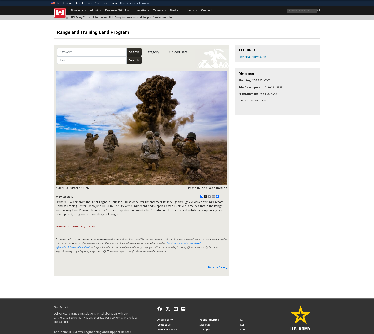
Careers (158, 10)
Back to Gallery (217, 267)
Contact (207, 10)
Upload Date (178, 52)
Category (153, 52)
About (94, 10)
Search (134, 52)
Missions (77, 10)
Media (174, 10)
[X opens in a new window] (168, 308)
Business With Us (117, 10)
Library (190, 10)
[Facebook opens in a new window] (159, 308)
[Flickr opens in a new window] (183, 308)
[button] (135, 3)
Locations (142, 10)
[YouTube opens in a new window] (176, 308)
